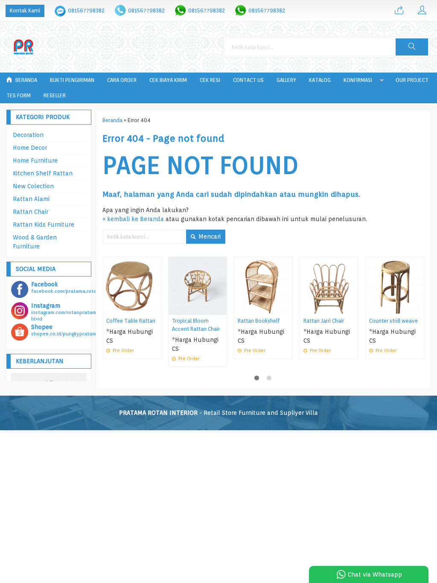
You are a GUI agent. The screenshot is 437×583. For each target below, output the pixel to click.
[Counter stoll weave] (395, 285)
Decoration (28, 134)
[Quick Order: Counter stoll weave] (418, 308)
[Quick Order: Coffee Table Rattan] (155, 308)
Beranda (25, 80)
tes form (18, 95)
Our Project (412, 80)
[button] (412, 46)
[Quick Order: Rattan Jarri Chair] (353, 308)
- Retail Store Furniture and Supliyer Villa (218, 412)
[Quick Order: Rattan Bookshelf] (287, 308)
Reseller (55, 95)
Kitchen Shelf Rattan (43, 173)
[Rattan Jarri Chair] (329, 285)
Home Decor (30, 147)
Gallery (286, 80)
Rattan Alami (31, 198)
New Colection (33, 186)
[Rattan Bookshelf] (263, 285)
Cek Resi (210, 80)
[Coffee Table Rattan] (132, 285)
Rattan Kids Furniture (43, 224)
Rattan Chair (30, 211)
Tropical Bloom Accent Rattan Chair (196, 325)
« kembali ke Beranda (133, 219)
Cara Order (122, 80)
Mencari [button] (209, 236)
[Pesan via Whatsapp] (399, 11)
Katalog (320, 80)
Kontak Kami (25, 10)
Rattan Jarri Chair (323, 321)
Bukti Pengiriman (72, 80)
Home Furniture (35, 160)
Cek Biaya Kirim (168, 80)
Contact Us (248, 80)
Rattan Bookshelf (259, 321)
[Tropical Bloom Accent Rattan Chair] (198, 285)
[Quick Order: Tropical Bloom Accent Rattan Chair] (221, 308)
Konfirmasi (358, 80)
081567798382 (86, 10)
